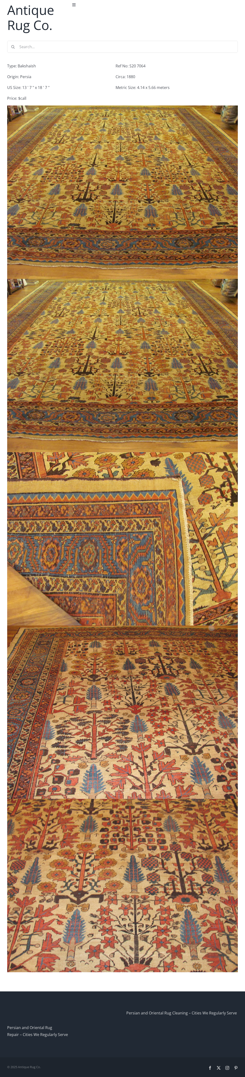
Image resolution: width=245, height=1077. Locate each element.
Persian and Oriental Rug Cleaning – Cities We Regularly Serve (181, 1013)
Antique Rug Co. (30, 17)
